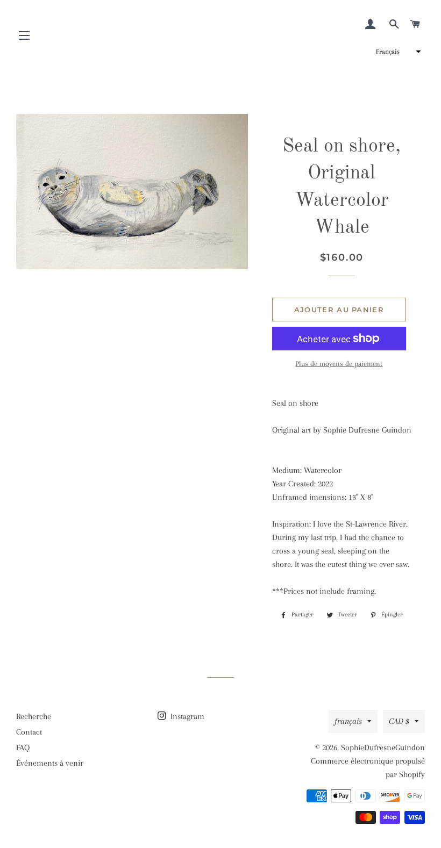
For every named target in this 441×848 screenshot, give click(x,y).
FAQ (23, 747)
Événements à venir (49, 763)
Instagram (186, 716)
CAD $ (399, 721)
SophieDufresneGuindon (383, 747)
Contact (29, 732)
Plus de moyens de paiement (338, 364)
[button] (397, 51)
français (348, 721)
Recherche (33, 716)
